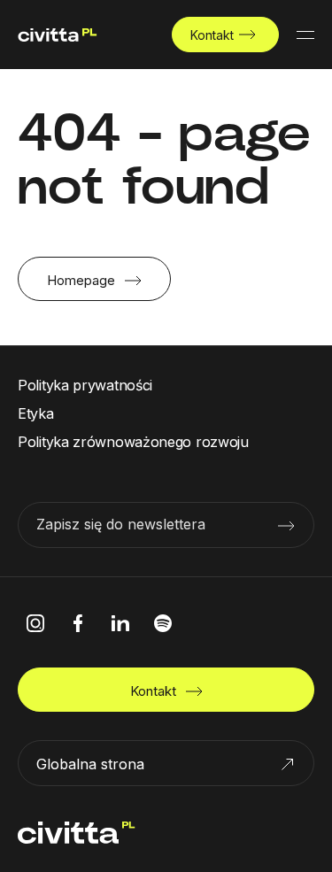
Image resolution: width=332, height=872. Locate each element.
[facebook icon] (78, 623)
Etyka (36, 413)
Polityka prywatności (85, 385)
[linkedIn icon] (120, 623)
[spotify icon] (163, 623)
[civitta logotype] (57, 35)
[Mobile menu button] (305, 34)
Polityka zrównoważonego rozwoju (133, 442)
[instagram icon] (35, 623)
